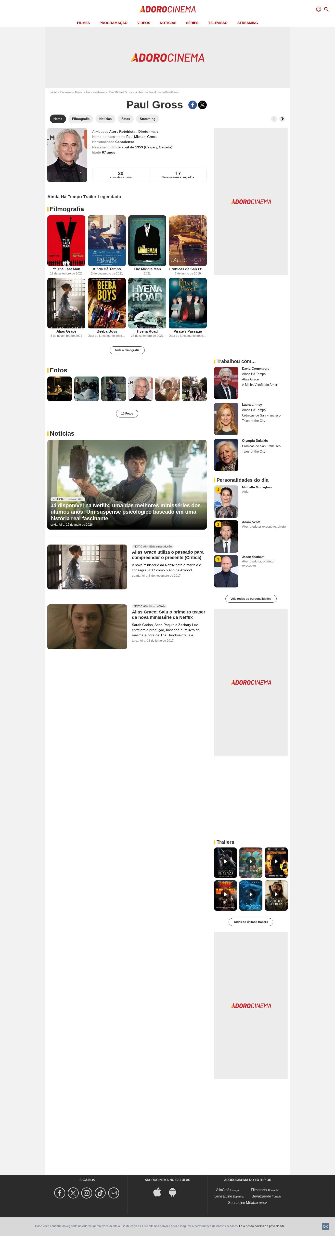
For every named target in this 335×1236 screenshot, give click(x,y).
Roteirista (127, 131)
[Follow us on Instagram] (87, 1192)
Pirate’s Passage (188, 331)
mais (154, 131)
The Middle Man (147, 269)
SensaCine (223, 1196)
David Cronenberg (256, 368)
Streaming (247, 23)
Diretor (144, 131)
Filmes (83, 23)
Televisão (218, 23)
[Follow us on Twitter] (74, 1192)
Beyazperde (261, 1196)
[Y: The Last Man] (66, 240)
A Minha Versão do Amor (259, 385)
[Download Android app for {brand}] (175, 1192)
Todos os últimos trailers (251, 922)
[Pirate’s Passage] (188, 303)
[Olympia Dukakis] (226, 455)
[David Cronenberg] (226, 383)
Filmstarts (259, 1190)
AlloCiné (222, 1190)
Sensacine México (243, 1202)
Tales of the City (253, 421)
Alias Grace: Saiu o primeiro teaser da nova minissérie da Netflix (168, 615)
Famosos (65, 92)
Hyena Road (147, 331)
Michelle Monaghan (257, 487)
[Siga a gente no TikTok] (101, 1192)
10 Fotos (127, 413)
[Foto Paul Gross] (59, 389)
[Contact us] (114, 1192)
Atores (78, 92)
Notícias (168, 23)
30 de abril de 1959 (128, 147)
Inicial (53, 92)
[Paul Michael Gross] (67, 155)
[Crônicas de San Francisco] (188, 240)
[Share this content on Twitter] (202, 105)
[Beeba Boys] (107, 303)
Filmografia (67, 209)
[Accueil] (167, 9)
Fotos (58, 370)
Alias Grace (66, 331)
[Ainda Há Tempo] (107, 240)
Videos (143, 23)
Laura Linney (252, 404)
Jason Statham (253, 557)
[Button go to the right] (282, 119)
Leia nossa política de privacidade (262, 1226)
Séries (192, 23)
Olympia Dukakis (255, 440)
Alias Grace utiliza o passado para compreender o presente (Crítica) (168, 555)
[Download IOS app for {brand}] (160, 1192)
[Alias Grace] (66, 303)
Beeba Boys (107, 331)
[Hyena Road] (147, 303)
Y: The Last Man (66, 269)
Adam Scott (251, 522)
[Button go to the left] (274, 119)
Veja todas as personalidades (251, 598)
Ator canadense (95, 92)
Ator (113, 131)
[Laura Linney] (226, 419)
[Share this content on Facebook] (192, 105)
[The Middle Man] (147, 240)
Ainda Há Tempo (107, 269)
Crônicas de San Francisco (188, 269)
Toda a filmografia (127, 350)
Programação (114, 23)
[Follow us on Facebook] (60, 1192)
